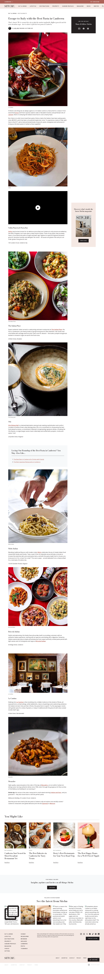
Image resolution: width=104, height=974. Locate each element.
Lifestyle (33, 6)
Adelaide (24, 941)
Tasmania (24, 948)
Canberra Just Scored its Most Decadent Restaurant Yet (15, 856)
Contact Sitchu (93, 938)
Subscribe (96, 2)
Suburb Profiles (68, 6)
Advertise (64, 958)
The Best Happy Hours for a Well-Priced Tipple (88, 854)
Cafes (30, 850)
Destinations (44, 6)
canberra (8, 2)
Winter (96, 6)
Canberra (24, 943)
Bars (79, 850)
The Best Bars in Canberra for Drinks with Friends (28, 459)
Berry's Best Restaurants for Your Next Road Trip (64, 854)
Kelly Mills (16, 28)
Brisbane (24, 939)
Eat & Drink (22, 6)
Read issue (83, 240)
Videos (7, 948)
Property (55, 6)
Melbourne (25, 936)
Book (89, 6)
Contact (72, 958)
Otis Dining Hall (13, 425)
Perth (23, 946)
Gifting (7, 951)
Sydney (23, 934)
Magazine (80, 6)
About (58, 958)
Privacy (79, 958)
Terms (85, 958)
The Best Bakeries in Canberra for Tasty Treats (38, 856)
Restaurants (22, 13)
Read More (7, 862)
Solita (10, 231)
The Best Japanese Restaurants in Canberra (26, 462)
